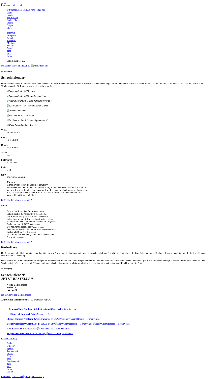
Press (9, 56)
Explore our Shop (9, 338)
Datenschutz (17, 5)
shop (9, 359)
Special (10, 348)
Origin (10, 371)
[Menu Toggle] (2, 3)
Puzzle (10, 353)
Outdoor (10, 346)
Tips (9, 51)
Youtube (10, 38)
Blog (9, 356)
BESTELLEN (24, 65)
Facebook (11, 40)
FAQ (9, 53)
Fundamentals (13, 361)
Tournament (12, 351)
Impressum (6, 5)
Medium (10, 43)
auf (16, 295)
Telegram (11, 33)
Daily (9, 343)
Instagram (11, 35)
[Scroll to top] (5, 3)
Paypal (10, 48)
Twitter (10, 45)
